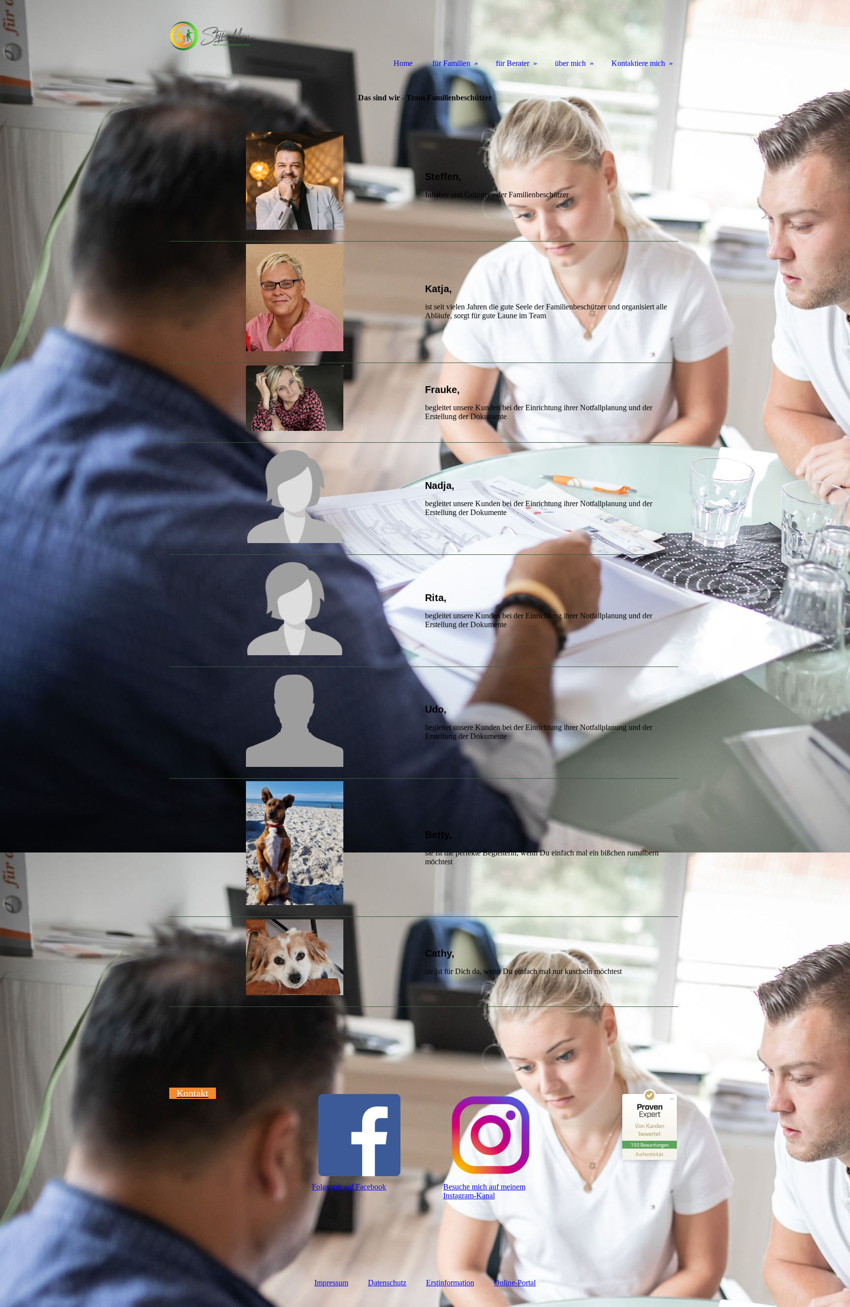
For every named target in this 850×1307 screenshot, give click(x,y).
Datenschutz (387, 1282)
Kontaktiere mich (638, 63)
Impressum (331, 1282)
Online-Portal (515, 1282)
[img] (213, 35)
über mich (570, 63)
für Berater (512, 63)
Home (403, 63)
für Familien (451, 63)
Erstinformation (450, 1282)
